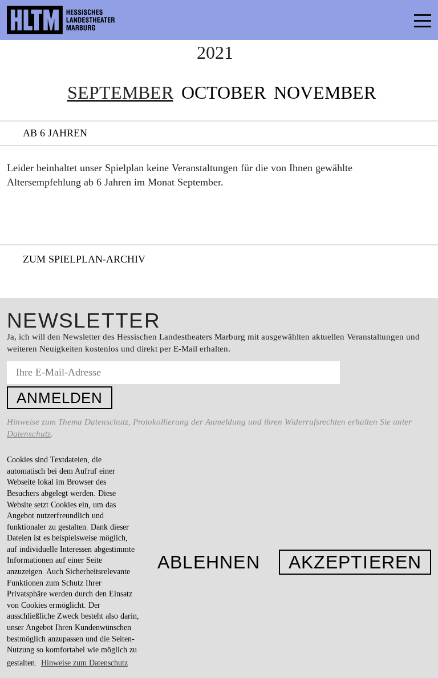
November (325, 92)
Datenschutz (29, 433)
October (223, 92)
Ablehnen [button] (208, 562)
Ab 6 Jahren (55, 133)
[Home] (85, 20)
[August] (24, 93)
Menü (397, 20)
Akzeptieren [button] (355, 562)
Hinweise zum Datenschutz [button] (84, 663)
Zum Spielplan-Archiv (84, 259)
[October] (414, 93)
